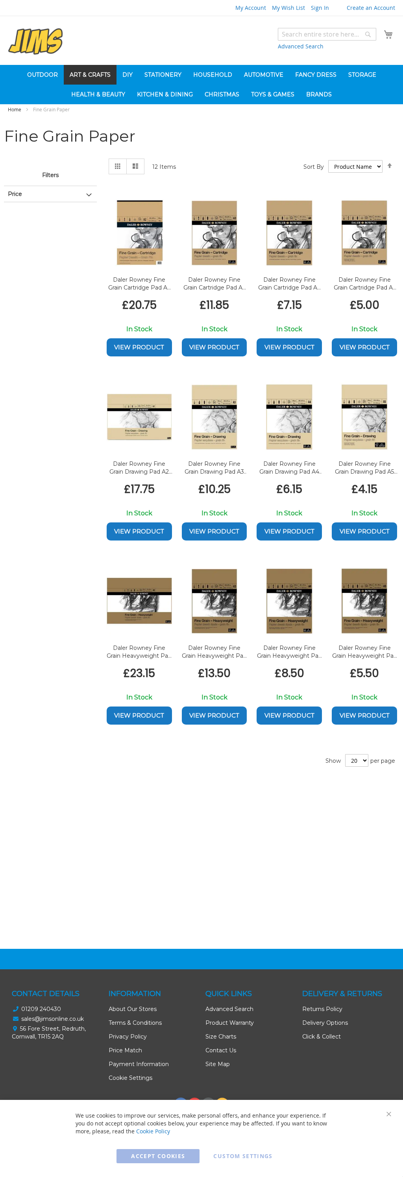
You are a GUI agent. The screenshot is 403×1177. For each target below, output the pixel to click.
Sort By (313, 166)
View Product (139, 347)
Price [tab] (15, 193)
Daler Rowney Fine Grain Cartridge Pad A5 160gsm (365, 283)
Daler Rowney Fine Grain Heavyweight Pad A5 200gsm (364, 652)
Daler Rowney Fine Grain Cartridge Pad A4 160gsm (289, 283)
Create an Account (371, 7)
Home (15, 109)
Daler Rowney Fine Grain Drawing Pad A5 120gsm (364, 468)
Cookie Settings (130, 1077)
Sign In (320, 7)
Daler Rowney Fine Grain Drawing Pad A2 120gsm (139, 468)
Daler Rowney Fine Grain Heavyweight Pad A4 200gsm (289, 652)
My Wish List (288, 7)
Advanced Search (301, 46)
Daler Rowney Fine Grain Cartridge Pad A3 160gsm (214, 283)
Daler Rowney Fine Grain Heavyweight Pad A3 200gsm (214, 652)
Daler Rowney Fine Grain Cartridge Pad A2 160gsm (139, 283)
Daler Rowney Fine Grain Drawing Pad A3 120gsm (214, 468)
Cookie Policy (153, 1131)
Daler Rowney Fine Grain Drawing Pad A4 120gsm (289, 468)
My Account (250, 7)
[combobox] (327, 34)
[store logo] (35, 41)
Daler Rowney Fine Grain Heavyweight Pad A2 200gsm (139, 652)
